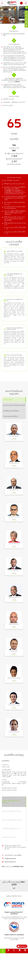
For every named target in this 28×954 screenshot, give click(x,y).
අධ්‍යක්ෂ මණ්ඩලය (8, 399)
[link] (26, 7)
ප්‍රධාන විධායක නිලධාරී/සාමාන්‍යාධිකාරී (14, 405)
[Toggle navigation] (2, 3)
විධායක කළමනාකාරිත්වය (10, 416)
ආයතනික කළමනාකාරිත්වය (11, 410)
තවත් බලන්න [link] (14, 439)
